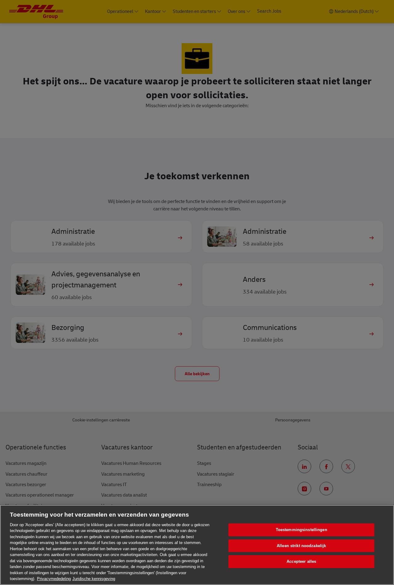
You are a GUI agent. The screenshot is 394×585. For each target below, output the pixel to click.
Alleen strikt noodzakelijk (301, 545)
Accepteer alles (301, 561)
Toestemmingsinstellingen (301, 529)
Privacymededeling (54, 578)
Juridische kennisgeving (93, 578)
